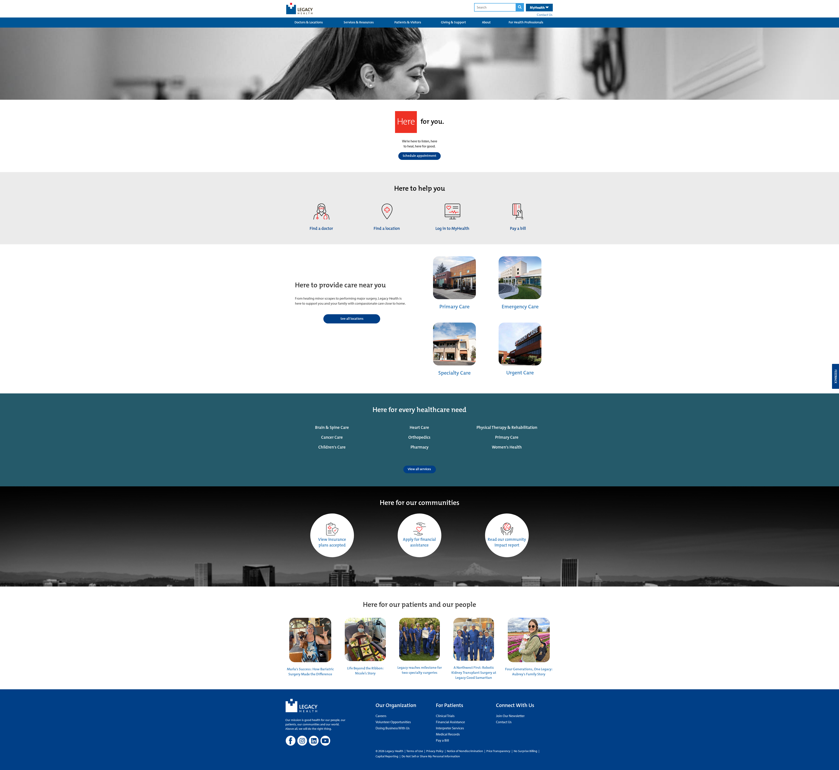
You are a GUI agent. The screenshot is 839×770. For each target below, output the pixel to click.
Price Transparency (498, 751)
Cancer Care (332, 437)
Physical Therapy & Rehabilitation (507, 427)
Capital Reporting (387, 756)
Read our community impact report (507, 542)
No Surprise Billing (525, 751)
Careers (381, 716)
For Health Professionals (526, 22)
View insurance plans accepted (332, 542)
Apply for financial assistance (419, 542)
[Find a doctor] (321, 211)
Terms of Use (415, 751)
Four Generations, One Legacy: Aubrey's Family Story (529, 671)
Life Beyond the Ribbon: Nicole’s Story (365, 671)
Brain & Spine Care (332, 427)
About (486, 22)
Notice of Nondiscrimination (465, 751)
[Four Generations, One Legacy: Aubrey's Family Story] (529, 639)
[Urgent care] (520, 343)
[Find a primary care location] (454, 277)
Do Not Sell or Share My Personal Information (431, 756)
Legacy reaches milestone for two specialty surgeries (419, 670)
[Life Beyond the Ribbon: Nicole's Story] (365, 639)
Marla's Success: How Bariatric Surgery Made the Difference (310, 671)
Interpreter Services (450, 728)
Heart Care (419, 427)
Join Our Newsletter (510, 716)
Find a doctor (321, 228)
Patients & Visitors (407, 22)
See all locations (351, 318)
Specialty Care (454, 372)
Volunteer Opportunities (393, 722)
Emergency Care (520, 306)
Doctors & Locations (309, 22)
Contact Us (544, 14)
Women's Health (507, 447)
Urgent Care (520, 372)
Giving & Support (453, 22)
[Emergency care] (520, 277)
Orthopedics (419, 437)
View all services (420, 469)
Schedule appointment (419, 156)
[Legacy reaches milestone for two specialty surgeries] (419, 639)
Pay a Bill (442, 740)
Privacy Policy (435, 751)
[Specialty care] (454, 343)
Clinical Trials (445, 716)
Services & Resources (359, 22)
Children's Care (332, 447)
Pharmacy (419, 447)
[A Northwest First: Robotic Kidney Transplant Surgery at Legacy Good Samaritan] (473, 639)
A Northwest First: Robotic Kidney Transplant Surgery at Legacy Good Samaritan (473, 672)
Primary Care (454, 306)
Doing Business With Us (392, 728)
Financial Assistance (450, 722)
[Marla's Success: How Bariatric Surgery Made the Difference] (310, 639)
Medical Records (448, 734)
